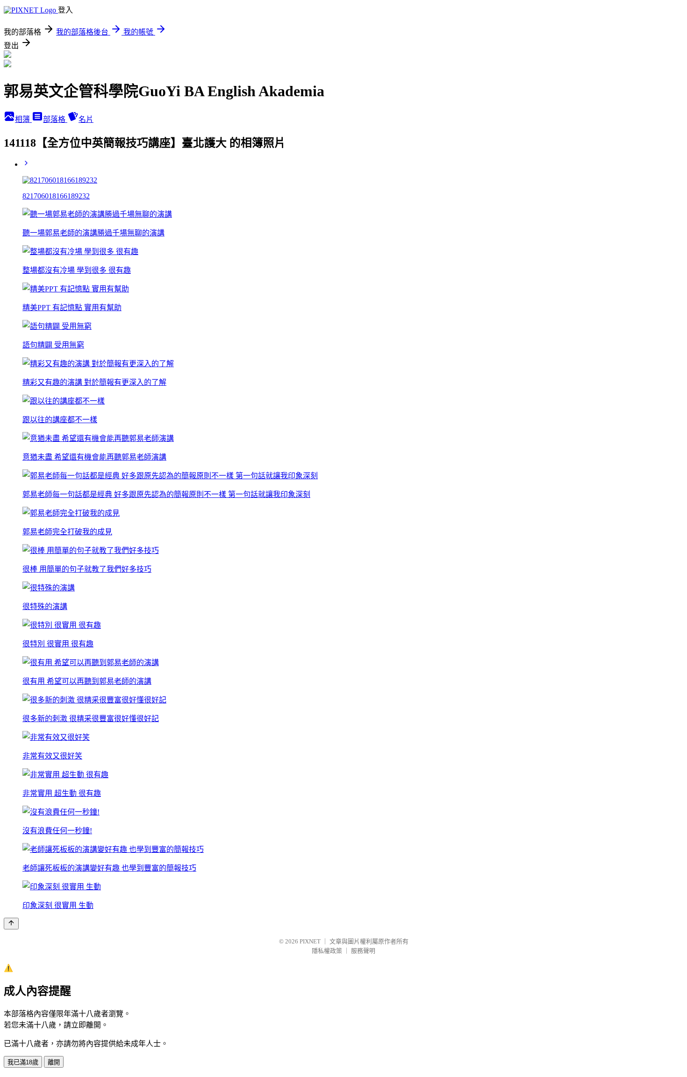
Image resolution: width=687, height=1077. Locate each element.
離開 (54, 1062)
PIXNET (310, 941)
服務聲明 (363, 950)
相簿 (23, 119)
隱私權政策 (327, 950)
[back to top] (11, 923)
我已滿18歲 (22, 1062)
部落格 (55, 119)
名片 (86, 119)
